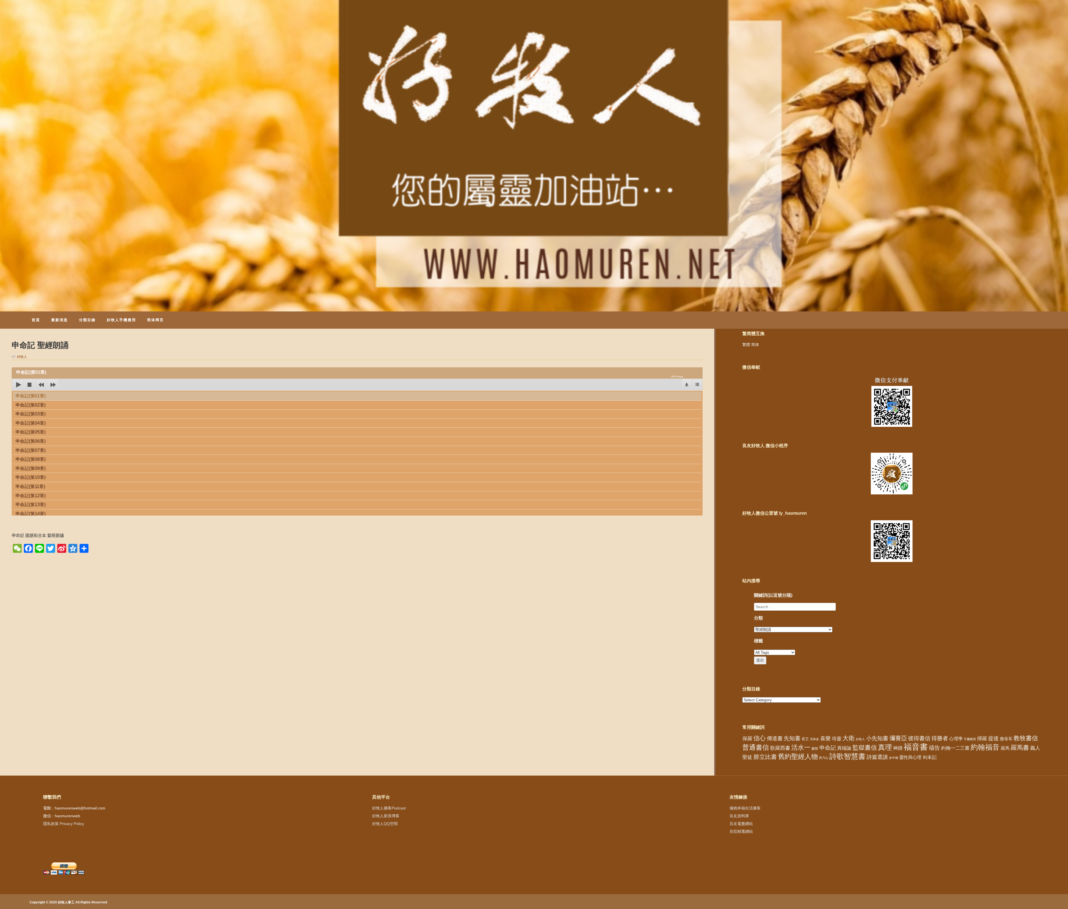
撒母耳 (1006, 739)
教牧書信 (1025, 738)
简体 (755, 344)
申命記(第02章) (31, 405)
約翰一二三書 (955, 748)
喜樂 (825, 738)
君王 (805, 739)
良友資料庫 (739, 816)
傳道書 (775, 738)
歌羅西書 (780, 748)
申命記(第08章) (31, 459)
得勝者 (939, 738)
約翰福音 (985, 747)
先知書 (792, 738)
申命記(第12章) (31, 495)
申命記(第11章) (30, 486)
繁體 (746, 344)
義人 (1035, 748)
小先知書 (877, 738)
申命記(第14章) (31, 513)
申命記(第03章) (31, 414)
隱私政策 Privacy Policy (63, 823)
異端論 (844, 748)
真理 (885, 747)
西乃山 (823, 757)
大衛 (848, 738)
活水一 (800, 747)
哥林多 (814, 739)
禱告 (934, 748)
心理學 (956, 738)
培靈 (836, 738)
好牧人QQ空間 (385, 823)
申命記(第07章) (31, 450)
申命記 (827, 748)
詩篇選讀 (877, 757)
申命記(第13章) (31, 504)
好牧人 (22, 357)
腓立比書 (765, 757)
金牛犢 (893, 757)
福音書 (916, 746)
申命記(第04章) (31, 423)
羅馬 (1005, 748)
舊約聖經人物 (798, 756)
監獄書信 (864, 747)
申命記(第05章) (31, 432)
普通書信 (755, 747)
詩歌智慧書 (847, 756)
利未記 (930, 757)
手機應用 (970, 739)
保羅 (747, 738)
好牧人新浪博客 (385, 816)
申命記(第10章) (31, 477)
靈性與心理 (910, 757)
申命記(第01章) (31, 395)
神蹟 (898, 748)
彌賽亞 (898, 738)
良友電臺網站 (741, 823)
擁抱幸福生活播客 (745, 808)
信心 (759, 738)
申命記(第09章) (31, 468)
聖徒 (747, 757)
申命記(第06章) (31, 441)
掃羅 (982, 738)
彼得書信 (919, 738)
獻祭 (815, 749)
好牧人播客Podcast (389, 808)
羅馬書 (1020, 747)
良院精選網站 (741, 831)
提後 (993, 738)
